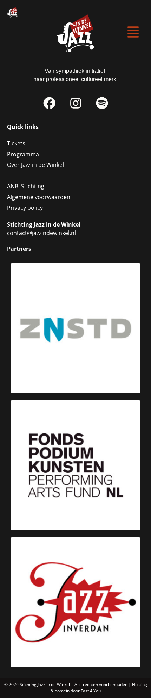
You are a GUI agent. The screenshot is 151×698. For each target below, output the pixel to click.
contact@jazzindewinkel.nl (41, 233)
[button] (133, 32)
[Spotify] (102, 103)
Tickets (16, 143)
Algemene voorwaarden (38, 197)
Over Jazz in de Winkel (35, 165)
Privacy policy (25, 207)
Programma (23, 154)
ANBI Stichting (25, 186)
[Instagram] (75, 103)
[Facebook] (49, 103)
